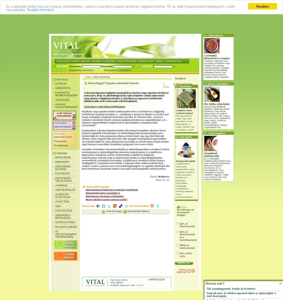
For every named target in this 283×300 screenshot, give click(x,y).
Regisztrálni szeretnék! (81, 70)
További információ (40, 9)
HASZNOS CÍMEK (146, 61)
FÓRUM (75, 61)
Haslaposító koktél (185, 161)
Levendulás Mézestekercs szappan (217, 57)
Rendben (262, 6)
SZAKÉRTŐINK (109, 61)
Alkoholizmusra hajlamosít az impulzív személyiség (112, 190)
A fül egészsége (184, 84)
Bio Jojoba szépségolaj (216, 104)
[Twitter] (109, 207)
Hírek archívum (101, 77)
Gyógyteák (62, 201)
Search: (148, 66)
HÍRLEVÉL (85, 61)
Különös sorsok (66, 227)
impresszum (157, 279)
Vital (88, 77)
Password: (107, 66)
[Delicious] (120, 207)
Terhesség (62, 100)
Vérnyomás (60, 141)
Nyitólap (61, 83)
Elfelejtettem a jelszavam (117, 70)
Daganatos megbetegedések (66, 94)
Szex (58, 206)
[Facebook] (97, 207)
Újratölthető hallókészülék (211, 154)
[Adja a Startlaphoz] (115, 207)
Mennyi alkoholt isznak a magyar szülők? (106, 199)
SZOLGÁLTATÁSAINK (126, 61)
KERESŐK (96, 61)
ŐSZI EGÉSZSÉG (63, 137)
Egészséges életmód (63, 168)
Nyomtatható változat (138, 211)
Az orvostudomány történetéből (66, 234)
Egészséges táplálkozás (63, 179)
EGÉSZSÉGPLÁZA (173, 61)
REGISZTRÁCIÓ (64, 61)
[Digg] (126, 207)
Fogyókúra (62, 173)
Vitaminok (61, 185)
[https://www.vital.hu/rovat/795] (64, 129)
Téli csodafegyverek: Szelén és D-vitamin (231, 288)
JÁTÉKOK (159, 61)
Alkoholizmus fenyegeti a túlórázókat (105, 196)
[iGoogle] (103, 207)
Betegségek (63, 157)
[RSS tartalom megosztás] (152, 207)
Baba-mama (62, 162)
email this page (114, 211)
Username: (75, 66)
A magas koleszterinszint (66, 106)
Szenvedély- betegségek (63, 216)
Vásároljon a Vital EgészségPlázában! (104, 106)
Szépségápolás (65, 190)
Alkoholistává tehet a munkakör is (103, 193)
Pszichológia (63, 210)
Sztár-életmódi (65, 222)
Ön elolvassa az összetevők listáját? (185, 212)
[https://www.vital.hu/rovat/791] (64, 119)
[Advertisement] (141, 24)
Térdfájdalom (61, 145)
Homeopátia (62, 88)
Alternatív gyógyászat (63, 196)
